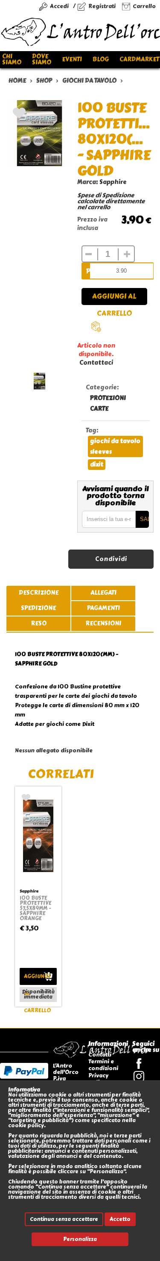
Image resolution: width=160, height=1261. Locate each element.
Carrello (144, 6)
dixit (96, 464)
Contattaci (96, 362)
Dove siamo (41, 59)
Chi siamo (11, 59)
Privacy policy (98, 1078)
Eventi (72, 59)
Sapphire (113, 182)
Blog (101, 59)
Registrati (102, 6)
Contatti (99, 1055)
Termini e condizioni (103, 1064)
